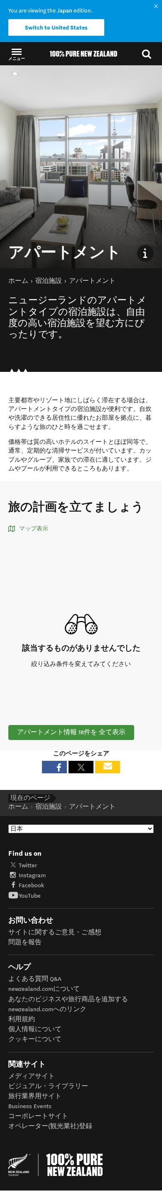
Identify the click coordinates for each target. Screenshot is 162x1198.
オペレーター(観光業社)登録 (50, 1126)
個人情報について (34, 1029)
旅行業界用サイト (34, 1096)
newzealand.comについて (44, 989)
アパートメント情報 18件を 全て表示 (71, 732)
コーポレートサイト (38, 1116)
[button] (16, 54)
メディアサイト (31, 1076)
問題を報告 (25, 942)
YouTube (30, 895)
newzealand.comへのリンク (47, 1009)
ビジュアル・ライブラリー (48, 1086)
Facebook (31, 885)
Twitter (28, 865)
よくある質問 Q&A (34, 979)
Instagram (32, 875)
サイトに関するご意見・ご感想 (54, 932)
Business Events (30, 1106)
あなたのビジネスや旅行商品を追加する (68, 999)
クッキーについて (34, 1039)
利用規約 (21, 1019)
